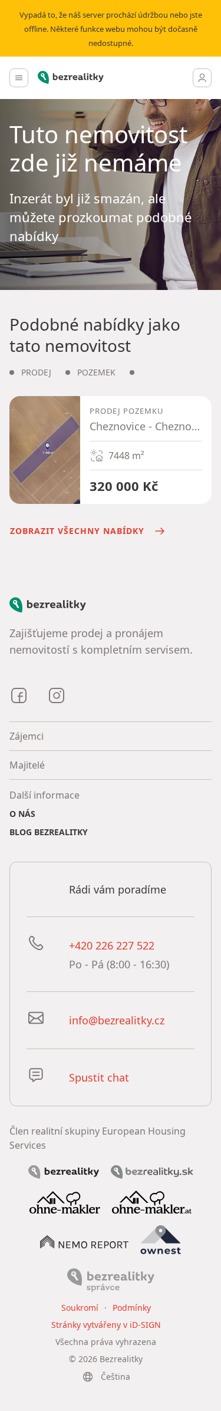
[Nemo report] (84, 1240)
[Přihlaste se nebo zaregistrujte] (202, 77)
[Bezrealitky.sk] (152, 1171)
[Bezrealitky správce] (110, 1279)
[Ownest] (161, 1240)
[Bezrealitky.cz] (63, 1171)
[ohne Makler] (64, 1201)
